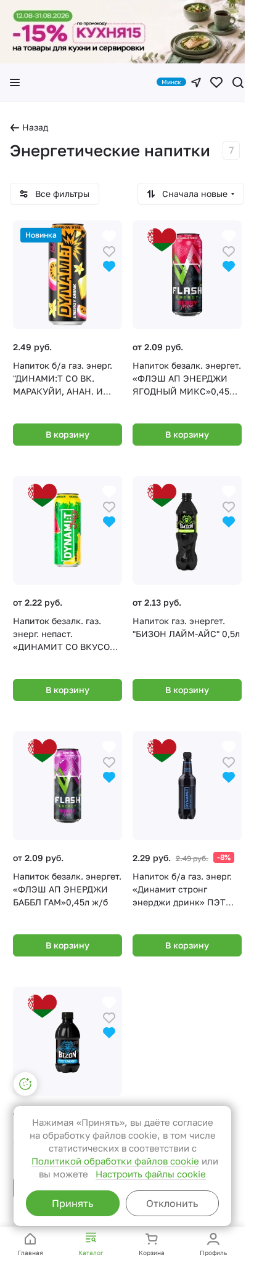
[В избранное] (109, 250)
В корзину (67, 434)
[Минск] (196, 82)
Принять (72, 1203)
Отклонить (172, 1203)
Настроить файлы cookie (151, 1173)
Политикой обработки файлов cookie (115, 1160)
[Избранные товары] (216, 82)
